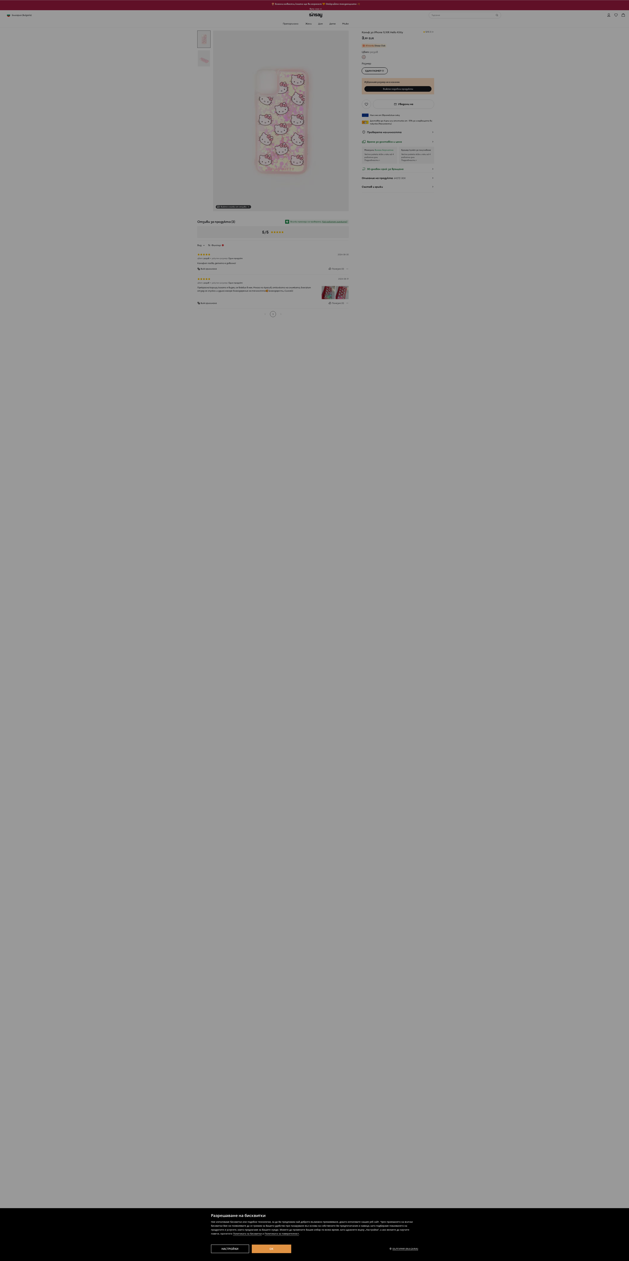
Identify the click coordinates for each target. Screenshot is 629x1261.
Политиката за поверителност (282, 1233)
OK (271, 1249)
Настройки (230, 1249)
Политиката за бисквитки (247, 1233)
